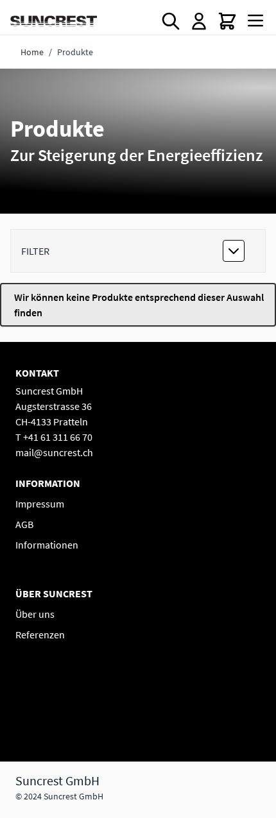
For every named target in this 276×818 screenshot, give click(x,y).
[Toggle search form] (170, 21)
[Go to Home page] (53, 20)
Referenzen (40, 634)
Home (32, 52)
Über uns (35, 614)
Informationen (46, 544)
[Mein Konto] (199, 21)
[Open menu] (255, 20)
